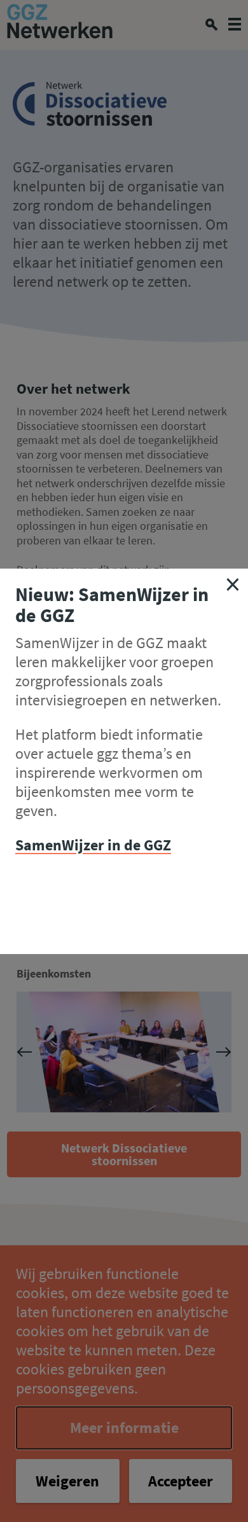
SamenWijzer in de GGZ (93, 845)
